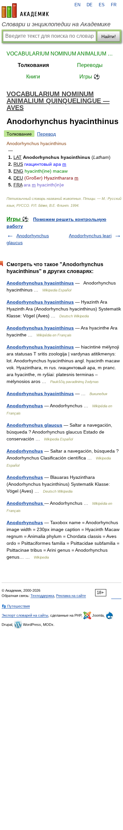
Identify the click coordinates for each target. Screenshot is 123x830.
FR (113, 5)
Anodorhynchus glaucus (34, 425)
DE (89, 5)
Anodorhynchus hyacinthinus (40, 283)
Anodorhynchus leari (90, 235)
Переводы (90, 65)
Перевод (46, 134)
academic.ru (25, 10)
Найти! (108, 36)
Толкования (33, 65)
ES (102, 5)
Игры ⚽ (89, 76)
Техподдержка (42, 596)
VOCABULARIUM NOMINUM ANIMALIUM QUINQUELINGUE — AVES (61, 53)
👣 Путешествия (16, 606)
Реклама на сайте (71, 596)
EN (77, 5)
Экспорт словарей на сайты (25, 615)
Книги (33, 76)
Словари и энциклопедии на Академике (56, 24)
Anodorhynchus (25, 405)
